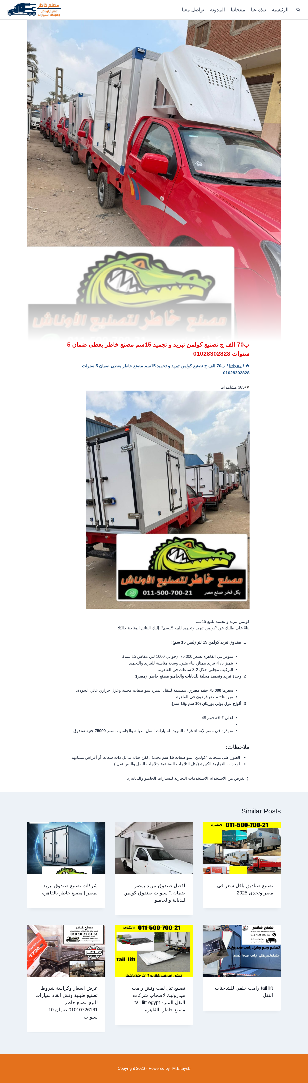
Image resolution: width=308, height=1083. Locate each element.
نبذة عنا (258, 9)
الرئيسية (280, 9)
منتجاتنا (238, 9)
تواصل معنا (193, 9)
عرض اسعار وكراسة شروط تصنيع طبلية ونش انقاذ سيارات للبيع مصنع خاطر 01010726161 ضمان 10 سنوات (66, 1003)
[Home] (247, 365)
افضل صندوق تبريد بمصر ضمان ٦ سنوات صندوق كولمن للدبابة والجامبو (154, 892)
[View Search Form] (298, 10)
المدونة (217, 9)
